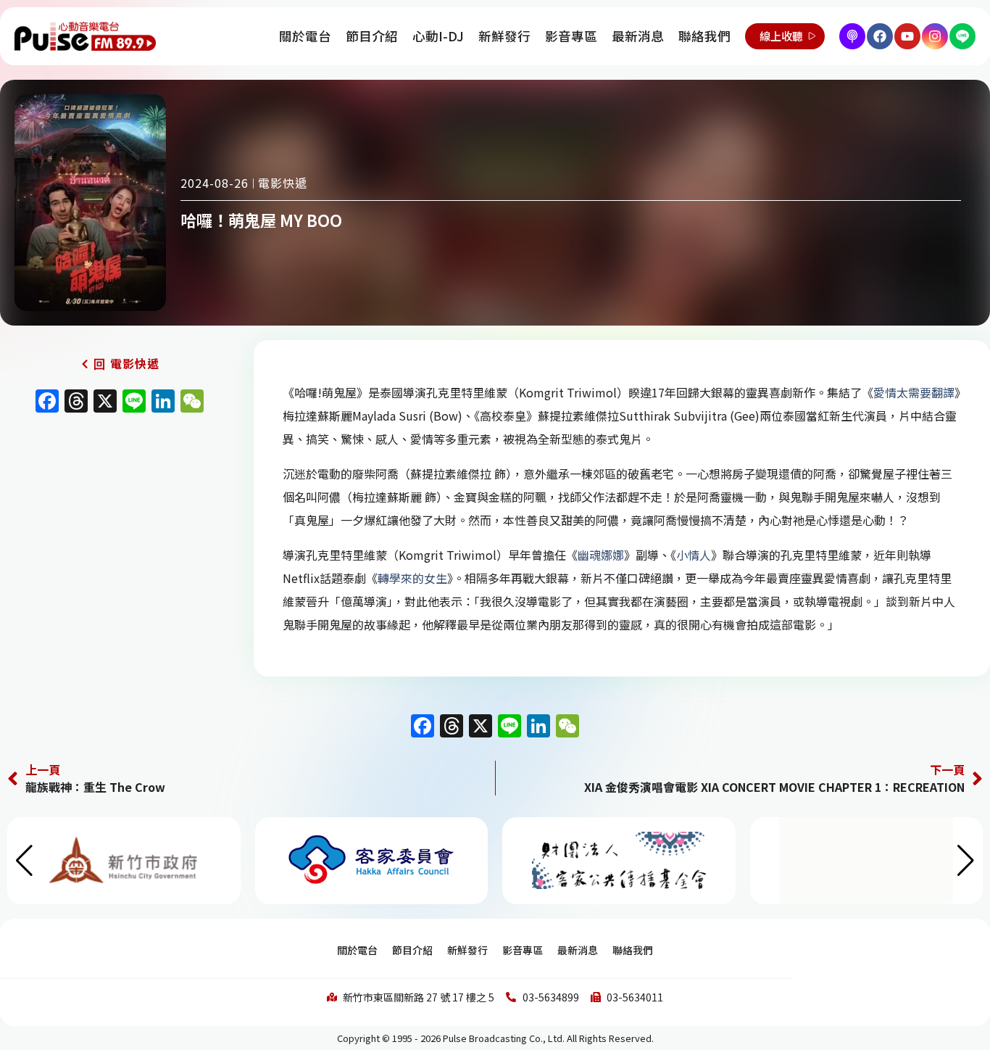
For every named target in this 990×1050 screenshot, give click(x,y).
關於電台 (305, 36)
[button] (966, 861)
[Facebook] (880, 36)
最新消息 (638, 36)
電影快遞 (282, 182)
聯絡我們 (704, 36)
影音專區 (571, 36)
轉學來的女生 (412, 578)
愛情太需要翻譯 (913, 392)
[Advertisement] (120, 545)
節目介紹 (372, 36)
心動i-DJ (438, 36)
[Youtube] (907, 36)
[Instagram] (935, 36)
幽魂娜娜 (601, 554)
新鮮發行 (504, 36)
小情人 (693, 554)
